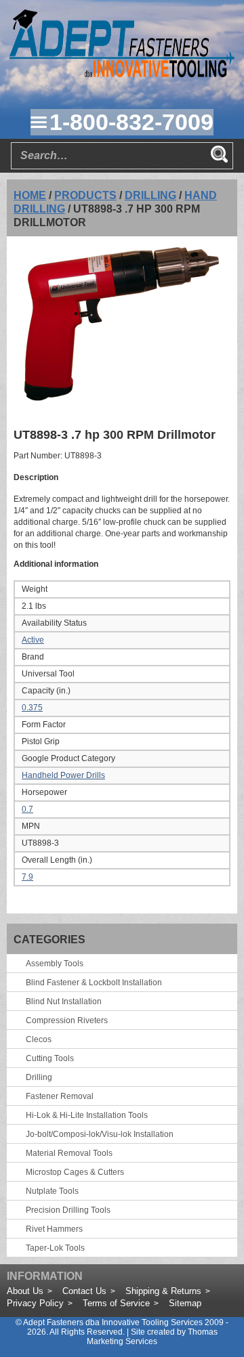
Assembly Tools (54, 963)
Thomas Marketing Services (152, 1336)
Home (30, 195)
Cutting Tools (50, 1058)
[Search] (218, 153)
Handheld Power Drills (63, 775)
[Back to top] (196, 1309)
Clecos (39, 1039)
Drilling (150, 195)
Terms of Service (116, 1303)
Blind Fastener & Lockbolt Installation (94, 982)
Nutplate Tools (52, 1191)
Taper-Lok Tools (55, 1248)
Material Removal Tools (69, 1153)
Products (85, 195)
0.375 (32, 707)
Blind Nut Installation (64, 1001)
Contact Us (84, 1291)
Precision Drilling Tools (68, 1210)
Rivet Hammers (54, 1229)
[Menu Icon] (38, 122)
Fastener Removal (60, 1096)
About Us (25, 1291)
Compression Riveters (67, 1020)
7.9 (27, 877)
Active (33, 640)
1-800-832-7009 (131, 122)
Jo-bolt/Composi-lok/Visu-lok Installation (100, 1134)
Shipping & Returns (163, 1291)
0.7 (27, 809)
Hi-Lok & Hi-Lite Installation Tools (87, 1115)
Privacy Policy (35, 1303)
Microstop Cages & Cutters (75, 1172)
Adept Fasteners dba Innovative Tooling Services (113, 1322)
